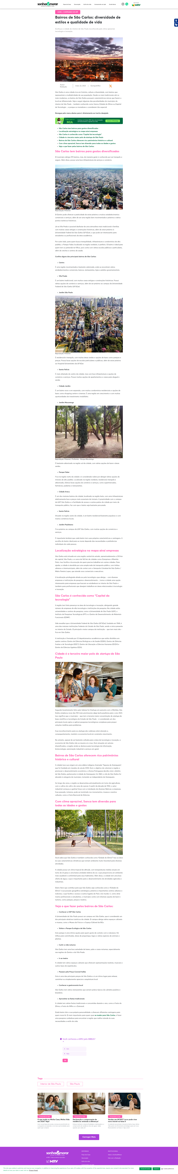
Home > (60, 12)
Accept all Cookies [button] (145, 1168)
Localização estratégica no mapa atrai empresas (78, 131)
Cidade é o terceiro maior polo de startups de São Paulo (81, 137)
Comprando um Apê (100, 4)
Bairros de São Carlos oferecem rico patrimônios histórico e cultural (86, 140)
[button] (167, 1168)
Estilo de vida (87, 4)
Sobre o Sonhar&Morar (115, 1154)
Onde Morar (112, 4)
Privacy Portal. (33, 1170)
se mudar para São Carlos (105, 1015)
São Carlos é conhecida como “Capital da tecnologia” (80, 134)
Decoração (77, 4)
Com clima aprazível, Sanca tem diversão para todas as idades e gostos (87, 143)
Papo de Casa (67, 4)
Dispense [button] (156, 1168)
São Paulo (75, 1084)
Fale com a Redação (114, 1158)
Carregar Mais (89, 1137)
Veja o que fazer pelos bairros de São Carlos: (76, 146)
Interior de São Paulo (50, 1084)
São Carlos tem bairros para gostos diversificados (78, 128)
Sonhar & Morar (48, 3)
